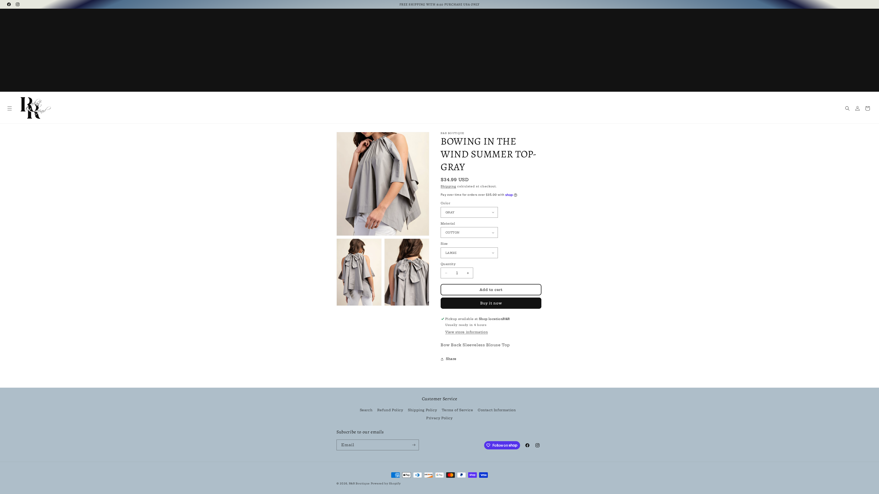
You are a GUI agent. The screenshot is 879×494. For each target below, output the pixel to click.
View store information (466, 332)
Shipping (448, 186)
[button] (10, 108)
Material (448, 223)
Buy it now (491, 303)
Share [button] (451, 359)
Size (444, 243)
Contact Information (497, 410)
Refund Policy (390, 410)
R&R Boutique (359, 483)
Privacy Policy (439, 418)
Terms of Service (457, 410)
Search (366, 410)
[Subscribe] (414, 445)
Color (445, 203)
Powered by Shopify (386, 483)
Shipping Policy (422, 410)
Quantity (448, 264)
